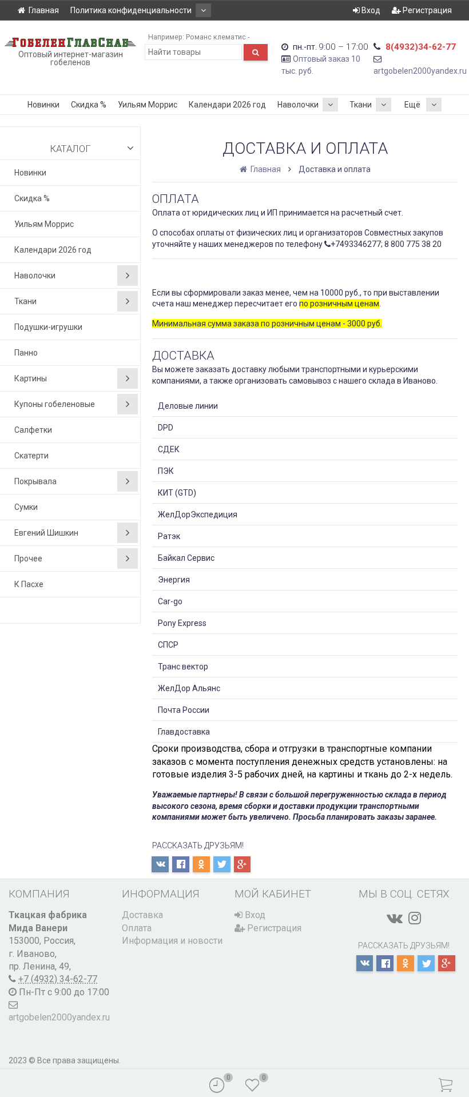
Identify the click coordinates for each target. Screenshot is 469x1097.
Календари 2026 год (227, 104)
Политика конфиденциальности (131, 10)
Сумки (26, 507)
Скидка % (88, 104)
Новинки (43, 104)
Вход (370, 10)
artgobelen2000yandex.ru (420, 70)
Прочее (28, 558)
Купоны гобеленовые (54, 404)
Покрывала (35, 481)
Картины (30, 378)
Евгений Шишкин (46, 532)
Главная (44, 10)
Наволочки (298, 104)
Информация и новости (172, 940)
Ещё (412, 104)
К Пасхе (28, 584)
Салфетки (33, 429)
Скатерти (31, 455)
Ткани (360, 104)
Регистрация (426, 10)
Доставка (142, 914)
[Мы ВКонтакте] (395, 918)
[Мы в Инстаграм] (414, 918)
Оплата (137, 928)
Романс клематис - (217, 37)
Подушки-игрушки (48, 327)
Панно (26, 352)
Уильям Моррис (147, 104)
